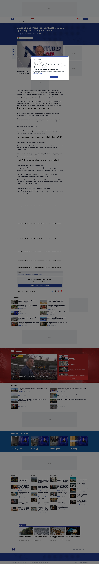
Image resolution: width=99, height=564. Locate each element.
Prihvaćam (54, 77)
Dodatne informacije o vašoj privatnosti (42, 67)
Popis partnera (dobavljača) (37, 73)
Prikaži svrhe (45, 77)
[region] (50, 68)
